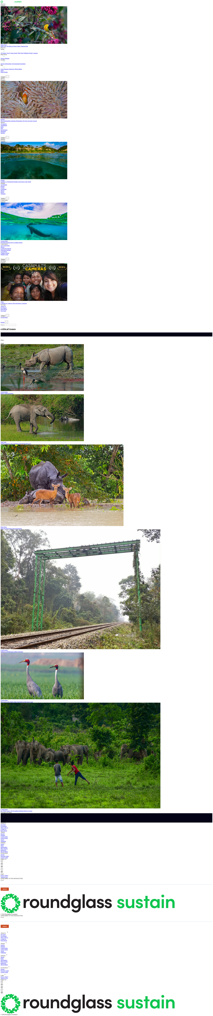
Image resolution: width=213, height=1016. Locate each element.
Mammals (3, 131)
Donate (3, 77)
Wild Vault (20, 53)
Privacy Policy (4, 875)
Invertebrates (4, 130)
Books (31, 53)
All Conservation (5, 245)
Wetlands (3, 193)
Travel (8, 53)
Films (2, 70)
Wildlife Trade (4, 254)
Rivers (2, 192)
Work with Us (4, 827)
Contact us (3, 829)
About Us (3, 306)
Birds (2, 127)
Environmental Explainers (19, 63)
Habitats (7, 58)
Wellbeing (26, 53)
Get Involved (4, 317)
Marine (2, 190)
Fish (2, 128)
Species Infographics (6, 63)
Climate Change (5, 253)
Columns (35, 53)
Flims (2, 845)
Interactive (11, 69)
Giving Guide (4, 857)
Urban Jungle (13, 53)
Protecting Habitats (6, 250)
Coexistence (4, 251)
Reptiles (3, 133)
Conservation (4, 836)
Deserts (3, 186)
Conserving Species (6, 248)
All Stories (3, 53)
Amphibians (4, 125)
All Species (4, 124)
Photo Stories (4, 72)
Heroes (2, 247)
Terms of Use (4, 877)
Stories (2, 844)
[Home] (11, 2)
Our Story (3, 824)
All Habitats (4, 184)
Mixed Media (18, 69)
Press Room (4, 309)
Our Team (3, 311)
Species (3, 58)
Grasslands (3, 189)
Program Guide (5, 856)
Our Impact (4, 308)
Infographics (4, 847)
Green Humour (5, 69)
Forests (2, 187)
